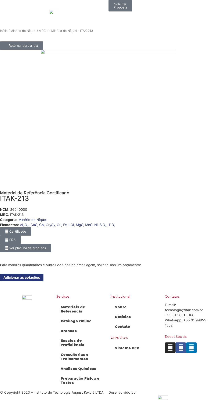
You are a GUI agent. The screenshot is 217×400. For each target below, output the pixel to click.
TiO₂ (111, 225)
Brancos (69, 331)
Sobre (121, 307)
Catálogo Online (76, 321)
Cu (59, 225)
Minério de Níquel (23, 31)
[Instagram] (170, 347)
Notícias (123, 317)
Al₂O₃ (24, 225)
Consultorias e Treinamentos (75, 357)
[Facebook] (180, 347)
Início (4, 31)
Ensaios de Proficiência (72, 343)
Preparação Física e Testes (80, 380)
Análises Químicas (78, 369)
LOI (71, 225)
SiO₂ (103, 225)
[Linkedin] (191, 347)
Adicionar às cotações (21, 277)
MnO (88, 225)
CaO (34, 225)
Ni (96, 225)
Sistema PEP (127, 348)
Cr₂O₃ (50, 225)
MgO (79, 225)
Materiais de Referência (73, 309)
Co (41, 225)
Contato (122, 327)
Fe (65, 225)
